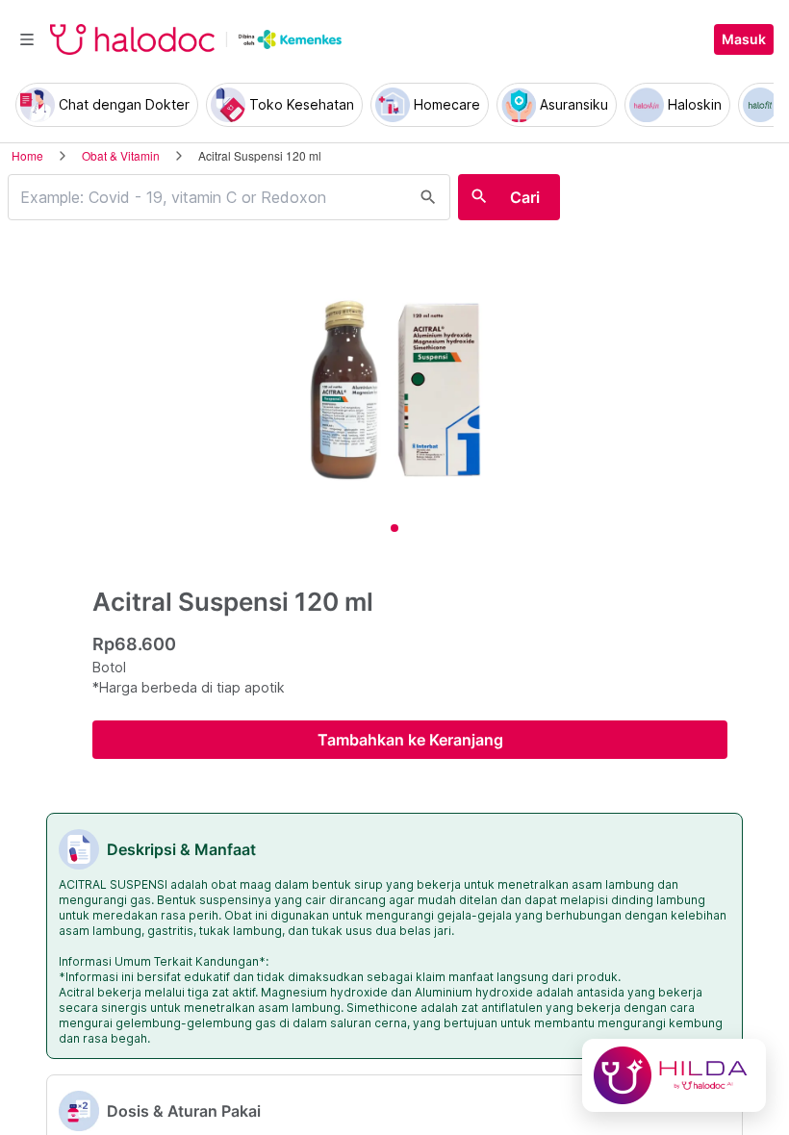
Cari (525, 197)
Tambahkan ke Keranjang (410, 739)
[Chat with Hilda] (674, 1075)
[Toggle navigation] (26, 39)
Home (27, 155)
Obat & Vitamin (121, 155)
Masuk (744, 39)
